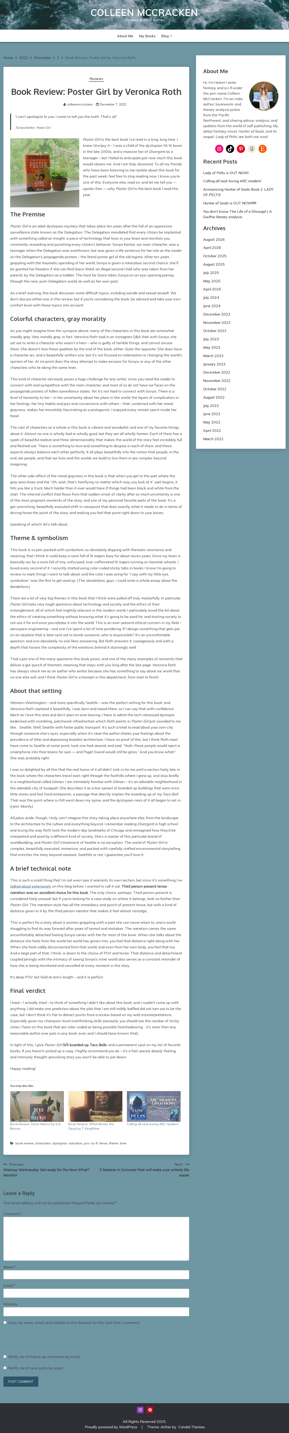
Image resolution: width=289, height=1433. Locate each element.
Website (10, 1304)
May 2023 (211, 347)
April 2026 (212, 247)
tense (103, 1143)
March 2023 (213, 355)
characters (43, 1143)
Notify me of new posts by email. (35, 1368)
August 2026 (214, 239)
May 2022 (211, 422)
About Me (125, 36)
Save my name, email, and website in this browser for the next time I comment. (74, 1322)
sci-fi (94, 1143)
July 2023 (211, 339)
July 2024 (211, 297)
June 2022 (211, 413)
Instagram (140, 1410)
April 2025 (212, 289)
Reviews (96, 79)
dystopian (59, 1143)
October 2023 (214, 330)
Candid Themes (191, 1427)
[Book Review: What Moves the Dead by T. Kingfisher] (95, 1106)
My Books (147, 36)
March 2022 (213, 439)
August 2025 (214, 264)
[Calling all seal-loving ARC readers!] (154, 1106)
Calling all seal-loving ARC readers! (153, 1124)
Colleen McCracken (144, 12)
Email (9, 1285)
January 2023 (214, 364)
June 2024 (211, 306)
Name (9, 1267)
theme (113, 1143)
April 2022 (212, 430)
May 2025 (211, 281)
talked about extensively (30, 886)
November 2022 (217, 380)
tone (123, 1143)
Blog (165, 36)
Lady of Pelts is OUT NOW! (226, 173)
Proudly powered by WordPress (111, 1427)
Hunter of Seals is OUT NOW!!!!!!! (229, 203)
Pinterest (150, 1410)
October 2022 (214, 389)
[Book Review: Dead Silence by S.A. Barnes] (37, 1106)
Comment (12, 1213)
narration (75, 1143)
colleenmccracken (80, 104)
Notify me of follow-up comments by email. (44, 1356)
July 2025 (211, 272)
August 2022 (214, 397)
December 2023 (216, 314)
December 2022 (216, 372)
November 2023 (217, 322)
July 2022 (211, 405)
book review (24, 1143)
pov (86, 1143)
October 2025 (214, 256)
